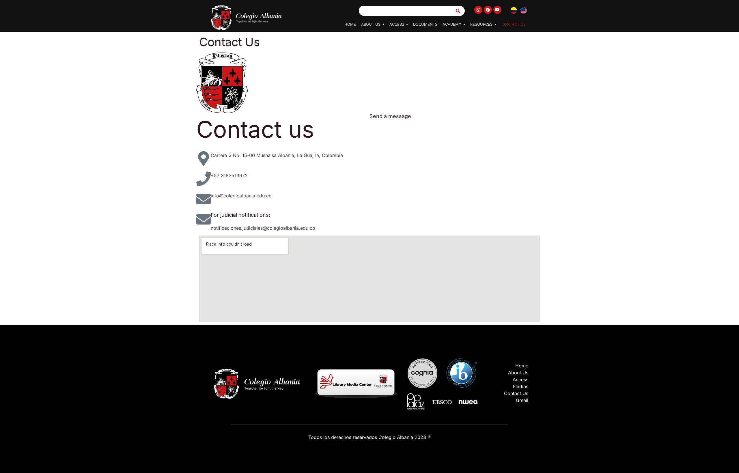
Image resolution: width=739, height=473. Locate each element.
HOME (350, 24)
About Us (518, 372)
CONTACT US (513, 24)
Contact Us (516, 393)
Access (520, 379)
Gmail (522, 400)
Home (521, 366)
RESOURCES (481, 24)
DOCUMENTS (425, 24)
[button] (373, 24)
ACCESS (396, 24)
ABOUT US (370, 24)
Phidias (520, 386)
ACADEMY (452, 24)
